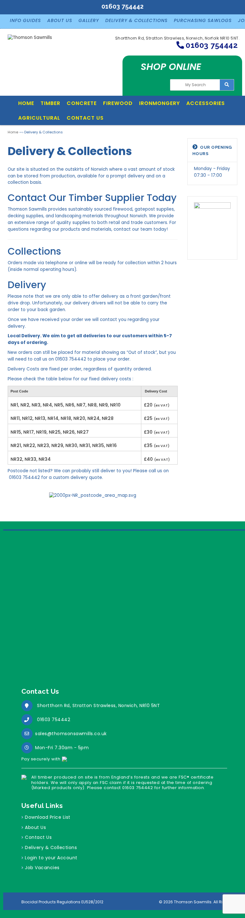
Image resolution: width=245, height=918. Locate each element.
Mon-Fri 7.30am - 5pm (62, 747)
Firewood (118, 103)
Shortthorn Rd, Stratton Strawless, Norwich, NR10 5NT (98, 705)
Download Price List (48, 817)
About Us (59, 20)
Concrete (82, 103)
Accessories (205, 103)
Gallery (88, 20)
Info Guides (25, 20)
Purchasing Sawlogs (203, 20)
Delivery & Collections (136, 20)
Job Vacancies (42, 867)
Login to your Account (51, 858)
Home (26, 103)
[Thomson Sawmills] (30, 40)
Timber (50, 103)
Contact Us (85, 118)
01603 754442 (53, 719)
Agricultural (39, 118)
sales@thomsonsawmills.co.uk (71, 733)
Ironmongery (159, 103)
